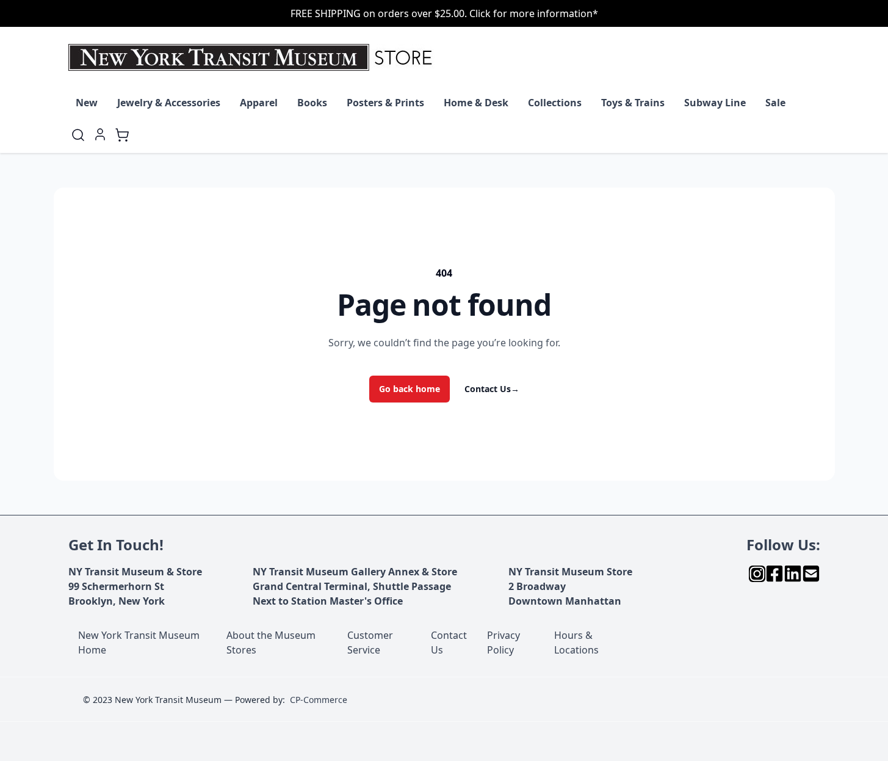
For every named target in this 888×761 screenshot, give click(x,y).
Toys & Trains (633, 102)
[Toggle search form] (78, 135)
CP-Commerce (318, 699)
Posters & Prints (385, 102)
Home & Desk (476, 102)
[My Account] (100, 134)
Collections (555, 102)
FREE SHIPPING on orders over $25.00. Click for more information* (444, 13)
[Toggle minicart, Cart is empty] (122, 135)
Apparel (259, 102)
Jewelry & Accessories (168, 102)
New (87, 102)
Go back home (409, 389)
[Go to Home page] (253, 57)
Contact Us (491, 389)
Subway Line (715, 102)
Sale (775, 102)
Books (312, 102)
